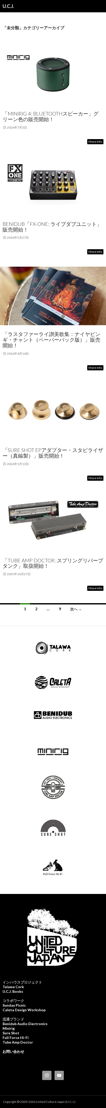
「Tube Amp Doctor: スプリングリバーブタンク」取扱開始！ (53, 563)
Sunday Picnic (14, 1005)
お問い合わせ (13, 1051)
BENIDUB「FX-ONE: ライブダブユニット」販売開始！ (52, 227)
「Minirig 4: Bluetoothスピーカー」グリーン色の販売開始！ (51, 116)
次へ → (76, 609)
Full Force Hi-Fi (16, 1037)
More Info (95, 141)
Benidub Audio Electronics (25, 1024)
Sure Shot (11, 1033)
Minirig (9, 1028)
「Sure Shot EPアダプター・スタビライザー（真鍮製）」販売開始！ (53, 453)
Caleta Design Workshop (24, 1010)
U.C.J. (8, 6)
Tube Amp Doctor (18, 1042)
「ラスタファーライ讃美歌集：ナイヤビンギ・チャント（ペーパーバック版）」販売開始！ (51, 339)
